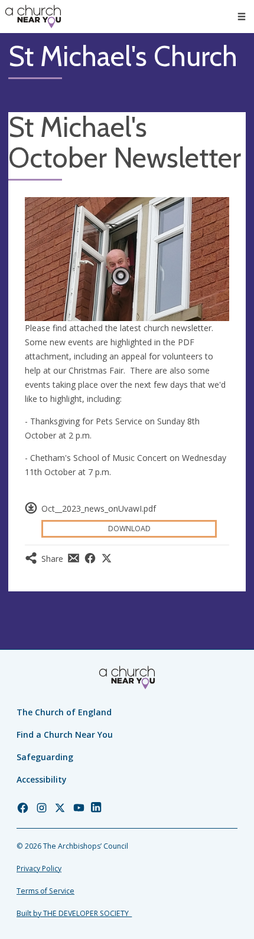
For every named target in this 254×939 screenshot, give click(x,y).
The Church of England (64, 712)
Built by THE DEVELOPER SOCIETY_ (74, 913)
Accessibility (42, 779)
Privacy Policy (39, 868)
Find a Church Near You (65, 734)
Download (129, 529)
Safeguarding (45, 757)
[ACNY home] (33, 17)
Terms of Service (45, 891)
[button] (241, 16)
